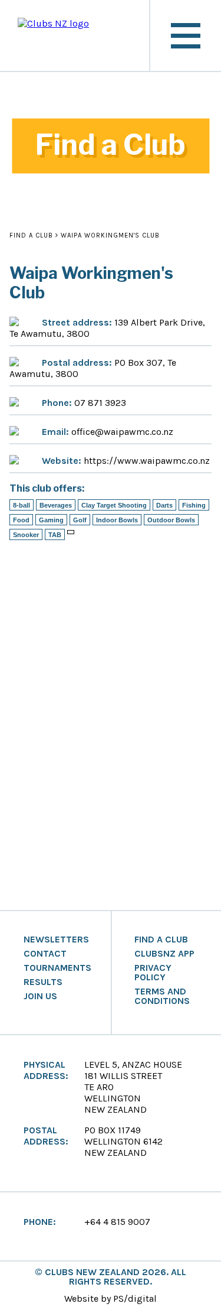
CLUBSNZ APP (164, 953)
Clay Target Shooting (114, 505)
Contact (45, 953)
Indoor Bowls (117, 520)
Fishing (194, 505)
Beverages (55, 505)
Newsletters (56, 939)
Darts (164, 505)
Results (43, 982)
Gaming (51, 520)
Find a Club (31, 235)
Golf (80, 520)
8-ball (21, 505)
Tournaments (57, 968)
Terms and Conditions (162, 996)
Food (21, 520)
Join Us (40, 996)
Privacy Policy (152, 972)
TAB (54, 534)
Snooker (26, 534)
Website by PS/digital (110, 1298)
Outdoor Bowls (171, 520)
